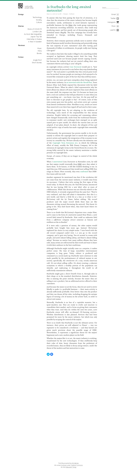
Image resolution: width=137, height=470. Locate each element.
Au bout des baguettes (33, 34)
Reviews (21, 45)
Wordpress (75, 463)
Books (39, 53)
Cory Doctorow (76, 67)
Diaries (21, 26)
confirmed (84, 171)
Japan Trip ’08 (36, 37)
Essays (21, 14)
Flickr (114, 26)
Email (114, 14)
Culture (39, 22)
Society (39, 20)
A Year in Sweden (35, 42)
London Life (37, 32)
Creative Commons (77, 465)
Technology (37, 17)
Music (39, 48)
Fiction (20, 57)
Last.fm (114, 30)
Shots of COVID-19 (35, 29)
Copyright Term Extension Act (65, 143)
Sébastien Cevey (71, 467)
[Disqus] (72, 383)
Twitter (114, 18)
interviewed (57, 161)
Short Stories (37, 63)
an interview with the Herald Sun (79, 82)
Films (40, 51)
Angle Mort (37, 60)
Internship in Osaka (34, 39)
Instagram (114, 22)
